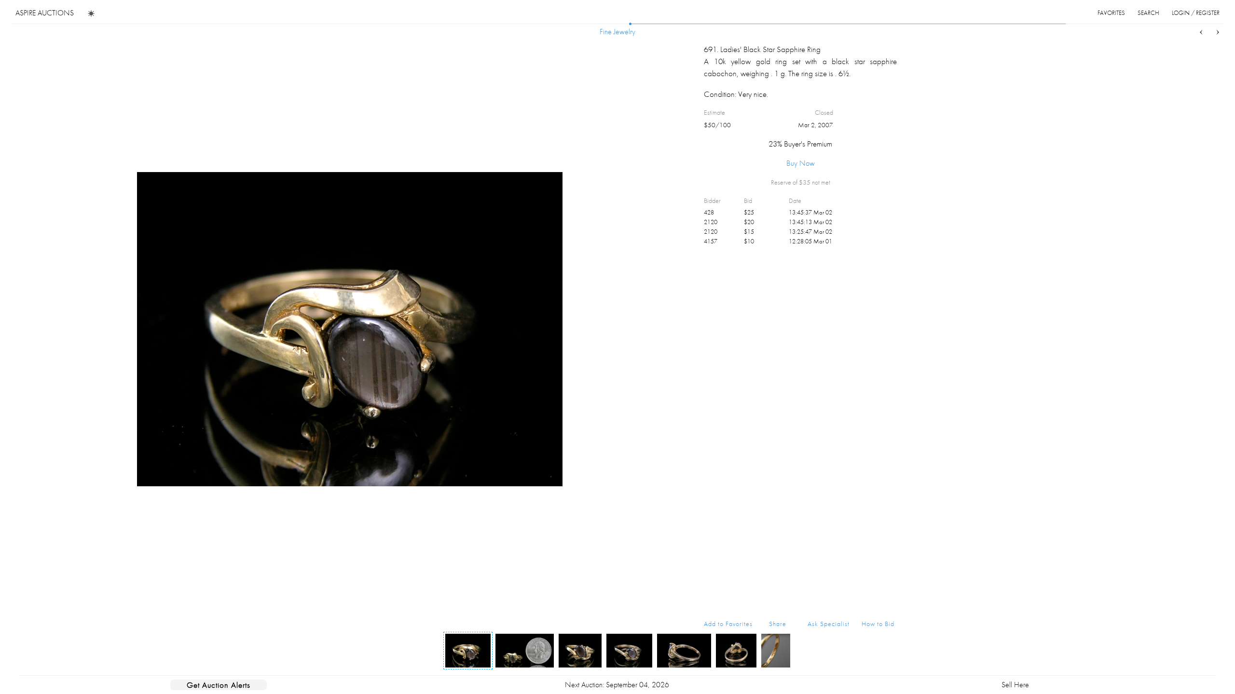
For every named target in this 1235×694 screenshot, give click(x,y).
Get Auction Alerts (218, 685)
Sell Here (1015, 685)
